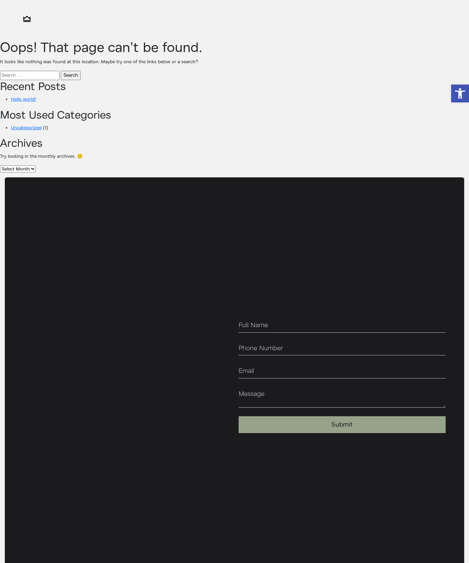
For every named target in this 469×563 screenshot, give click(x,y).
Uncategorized (26, 128)
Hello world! (23, 99)
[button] (460, 93)
